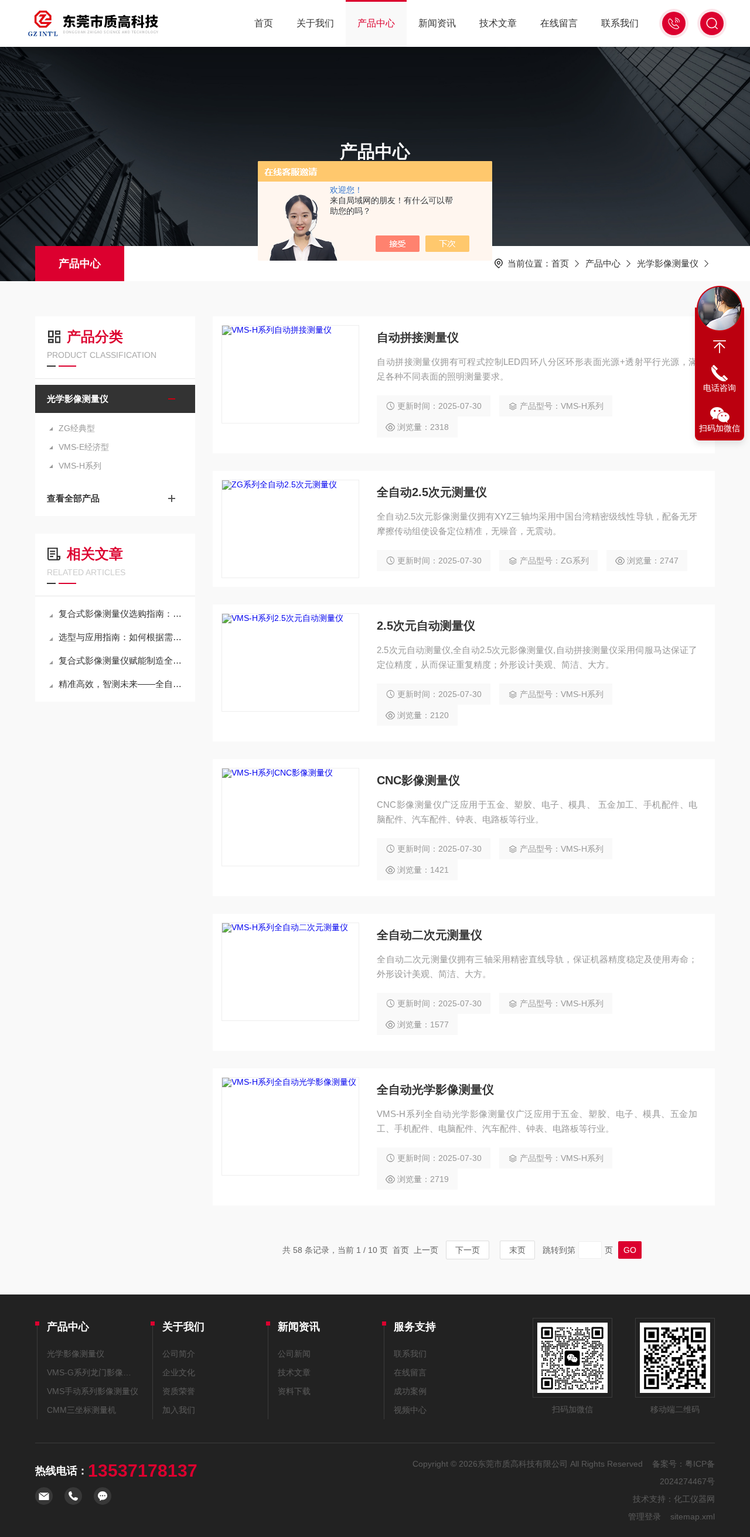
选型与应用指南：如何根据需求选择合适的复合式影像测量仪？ (121, 637)
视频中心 (410, 1410)
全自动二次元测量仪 (429, 934)
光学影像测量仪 (667, 263)
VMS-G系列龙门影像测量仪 (93, 1372)
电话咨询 (719, 387)
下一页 (467, 1250)
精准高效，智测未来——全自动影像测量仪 (121, 684)
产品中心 (376, 23)
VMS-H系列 (80, 465)
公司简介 (178, 1353)
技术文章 (498, 23)
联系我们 (620, 23)
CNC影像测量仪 (418, 780)
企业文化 (178, 1372)
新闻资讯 (437, 23)
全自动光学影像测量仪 (435, 1089)
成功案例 (410, 1391)
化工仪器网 (694, 1499)
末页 (517, 1250)
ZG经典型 (77, 428)
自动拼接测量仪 (418, 337)
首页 (263, 23)
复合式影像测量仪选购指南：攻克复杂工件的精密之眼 (121, 614)
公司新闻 (294, 1353)
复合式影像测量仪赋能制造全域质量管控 (121, 660)
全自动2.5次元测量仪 (432, 492)
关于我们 (315, 23)
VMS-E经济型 (84, 447)
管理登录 (644, 1516)
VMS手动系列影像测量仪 (92, 1391)
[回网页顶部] (719, 346)
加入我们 (178, 1410)
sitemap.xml (692, 1516)
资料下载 (294, 1391)
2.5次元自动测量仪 (426, 625)
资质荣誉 (178, 1391)
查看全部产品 (73, 498)
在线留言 (559, 23)
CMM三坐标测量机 (81, 1410)
